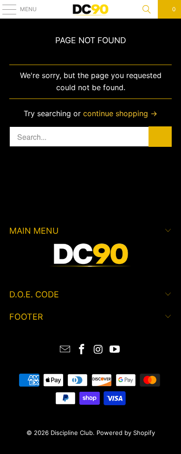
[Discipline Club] (90, 9)
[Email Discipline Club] (65, 350)
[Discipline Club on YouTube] (115, 350)
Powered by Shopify (126, 432)
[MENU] (4, 9)
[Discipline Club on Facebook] (82, 350)
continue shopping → (120, 113)
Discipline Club (72, 432)
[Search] (146, 9)
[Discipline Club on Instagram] (98, 350)
